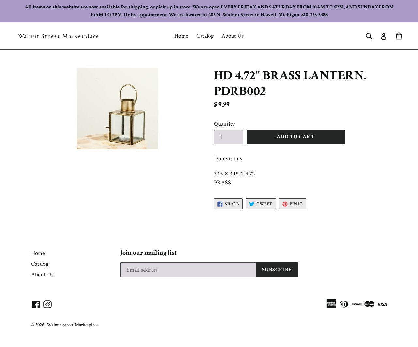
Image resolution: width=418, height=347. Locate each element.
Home (181, 36)
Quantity (224, 124)
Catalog (205, 36)
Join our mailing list (148, 252)
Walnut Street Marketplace (59, 36)
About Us (232, 36)
